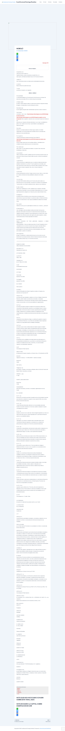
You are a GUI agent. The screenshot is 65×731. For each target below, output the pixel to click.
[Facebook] (32, 57)
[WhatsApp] (32, 54)
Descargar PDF (45, 62)
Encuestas (55, 2)
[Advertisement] (32, 12)
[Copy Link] (32, 58)
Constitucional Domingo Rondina (26, 2)
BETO (18, 689)
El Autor (44, 2)
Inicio (41, 2)
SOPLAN (19, 691)
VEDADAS (19, 692)
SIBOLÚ (18, 688)
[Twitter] (32, 55)
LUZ (18, 693)
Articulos (49, 2)
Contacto (60, 2)
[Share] (32, 60)
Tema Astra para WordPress (45, 728)
